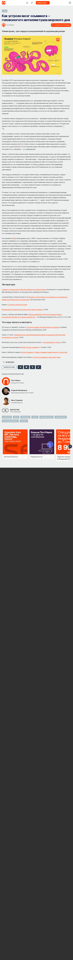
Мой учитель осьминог (30, 347)
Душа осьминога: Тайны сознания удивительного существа (44, 352)
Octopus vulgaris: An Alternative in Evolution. (43, 327)
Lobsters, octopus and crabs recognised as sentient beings (24, 289)
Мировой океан (46, 417)
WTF (4, 11)
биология (14, 410)
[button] (70, 446)
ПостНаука (10, 25)
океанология (60, 417)
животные (25, 417)
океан (35, 417)
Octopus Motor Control (52, 342)
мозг (16, 417)
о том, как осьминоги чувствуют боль (46, 357)
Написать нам (9, 367)
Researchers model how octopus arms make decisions (22, 309)
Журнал (24, 421)
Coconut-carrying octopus (17, 304)
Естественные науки (10, 421)
